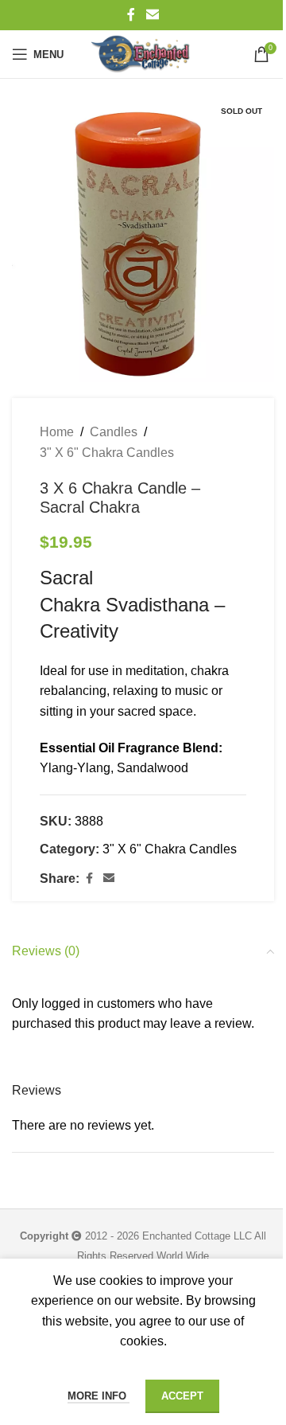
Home (57, 432)
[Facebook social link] (131, 14)
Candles (113, 432)
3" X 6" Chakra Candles (107, 452)
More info (98, 1396)
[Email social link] (152, 14)
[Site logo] (143, 54)
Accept (182, 1396)
